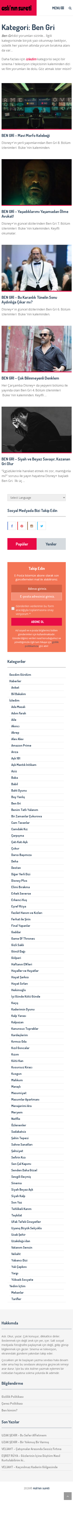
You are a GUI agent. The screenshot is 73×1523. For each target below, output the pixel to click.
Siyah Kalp (18, 1196)
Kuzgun (16, 1074)
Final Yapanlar (20, 926)
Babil (14, 784)
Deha (14, 861)
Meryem (17, 1112)
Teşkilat (16, 1215)
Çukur (15, 848)
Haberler (15, 681)
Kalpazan (17, 1022)
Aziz (14, 771)
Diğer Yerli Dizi (20, 874)
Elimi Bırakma (20, 887)
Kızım (15, 1054)
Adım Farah (18, 713)
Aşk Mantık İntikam (23, 765)
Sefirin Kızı (18, 1157)
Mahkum (17, 1080)
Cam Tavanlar (20, 823)
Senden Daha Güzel (24, 1170)
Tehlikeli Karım (21, 1209)
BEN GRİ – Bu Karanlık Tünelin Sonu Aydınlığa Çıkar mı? (29, 299)
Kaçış (14, 1003)
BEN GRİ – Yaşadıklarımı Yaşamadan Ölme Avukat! (35, 214)
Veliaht (16, 1254)
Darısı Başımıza (21, 855)
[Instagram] (32, 526)
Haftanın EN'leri (21, 964)
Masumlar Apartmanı (25, 1099)
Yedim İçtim (17, 1286)
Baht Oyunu (19, 790)
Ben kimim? (10, 1410)
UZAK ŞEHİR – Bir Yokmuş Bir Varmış (25, 1442)
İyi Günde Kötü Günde (25, 996)
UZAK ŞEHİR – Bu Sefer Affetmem (24, 1435)
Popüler (22, 543)
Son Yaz (16, 1202)
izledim (30, 59)
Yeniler (51, 543)
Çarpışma (17, 835)
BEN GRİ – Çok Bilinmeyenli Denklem (30, 378)
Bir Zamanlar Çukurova (26, 816)
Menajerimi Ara (21, 1106)
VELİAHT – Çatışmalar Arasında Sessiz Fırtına (31, 1449)
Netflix (15, 1119)
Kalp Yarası (18, 1016)
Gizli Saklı (17, 945)
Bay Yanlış (18, 797)
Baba (14, 778)
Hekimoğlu (18, 990)
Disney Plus (19, 881)
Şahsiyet (17, 1151)
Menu (56, 8)
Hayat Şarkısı (20, 977)
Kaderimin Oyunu (23, 1009)
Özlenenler (18, 1125)
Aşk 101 (15, 758)
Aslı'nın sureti (41, 1488)
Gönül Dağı (18, 951)
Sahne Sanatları (22, 1144)
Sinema (16, 1183)
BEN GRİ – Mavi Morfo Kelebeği (26, 135)
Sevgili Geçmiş (21, 1177)
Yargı (14, 1273)
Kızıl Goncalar (20, 1048)
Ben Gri (16, 803)
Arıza (14, 752)
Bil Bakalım (18, 694)
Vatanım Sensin (21, 1247)
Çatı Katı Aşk (19, 842)
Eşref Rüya (18, 906)
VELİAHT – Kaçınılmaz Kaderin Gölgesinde (30, 1467)
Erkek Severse (21, 893)
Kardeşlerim (19, 1035)
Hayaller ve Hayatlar (25, 971)
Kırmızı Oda (18, 1041)
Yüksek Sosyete (22, 1280)
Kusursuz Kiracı (21, 1067)
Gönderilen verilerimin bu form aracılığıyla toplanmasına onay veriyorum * (35, 610)
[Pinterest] (22, 526)
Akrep (15, 732)
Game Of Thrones (23, 938)
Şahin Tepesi (20, 1138)
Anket (15, 687)
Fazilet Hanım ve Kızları (26, 913)
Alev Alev (17, 739)
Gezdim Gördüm (20, 675)
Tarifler (16, 1299)
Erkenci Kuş (19, 900)
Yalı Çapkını (19, 1267)
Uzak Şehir (18, 1234)
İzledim (14, 700)
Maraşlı (16, 1086)
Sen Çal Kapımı (21, 1164)
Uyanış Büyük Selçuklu (26, 1228)
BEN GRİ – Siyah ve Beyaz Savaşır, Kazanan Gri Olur (36, 461)
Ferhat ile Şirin (21, 919)
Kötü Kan (17, 1061)
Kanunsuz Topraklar (24, 1029)
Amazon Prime (21, 745)
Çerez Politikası (12, 1403)
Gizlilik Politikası (13, 1397)
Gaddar (16, 932)
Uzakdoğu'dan (20, 1241)
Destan (16, 868)
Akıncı (15, 726)
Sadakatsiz (18, 1132)
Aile (13, 720)
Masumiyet (18, 1093)
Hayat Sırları (19, 983)
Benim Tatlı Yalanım (24, 810)
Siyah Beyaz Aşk (22, 1189)
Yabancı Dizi (19, 1260)
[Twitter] (42, 526)
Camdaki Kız (19, 829)
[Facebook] (12, 526)
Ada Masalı (18, 707)
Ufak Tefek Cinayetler (26, 1222)
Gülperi (16, 958)
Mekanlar (17, 1292)
